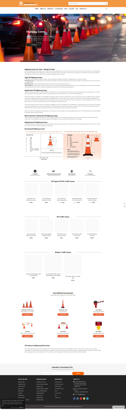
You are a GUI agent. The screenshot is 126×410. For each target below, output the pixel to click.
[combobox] (86, 3)
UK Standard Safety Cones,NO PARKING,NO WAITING (92, 234)
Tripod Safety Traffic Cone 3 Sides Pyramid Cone (77, 234)
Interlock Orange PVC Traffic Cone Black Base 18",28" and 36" (92, 199)
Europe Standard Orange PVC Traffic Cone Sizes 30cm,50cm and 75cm (46, 199)
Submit (78, 373)
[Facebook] (74, 398)
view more (27, 314)
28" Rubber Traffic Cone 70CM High (72, 277)
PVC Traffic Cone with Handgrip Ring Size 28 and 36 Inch (62, 199)
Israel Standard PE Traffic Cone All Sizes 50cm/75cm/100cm (31, 234)
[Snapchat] (84, 398)
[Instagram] (77, 398)
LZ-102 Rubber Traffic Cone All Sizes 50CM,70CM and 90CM (53, 274)
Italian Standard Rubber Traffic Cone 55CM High (33, 274)
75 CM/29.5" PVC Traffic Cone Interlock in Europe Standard (31, 199)
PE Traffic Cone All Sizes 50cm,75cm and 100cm (61, 234)
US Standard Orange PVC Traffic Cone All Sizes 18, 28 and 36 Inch (77, 199)
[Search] (88, 3)
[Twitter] (87, 398)
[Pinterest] (81, 398)
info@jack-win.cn (81, 394)
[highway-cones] (63, 38)
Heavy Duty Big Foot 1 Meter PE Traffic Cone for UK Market (46, 234)
